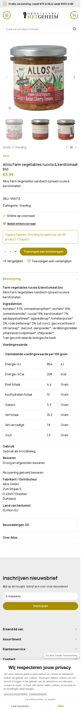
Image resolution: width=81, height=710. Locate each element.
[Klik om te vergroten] (10, 108)
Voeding (20, 147)
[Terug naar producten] (71, 147)
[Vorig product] (67, 147)
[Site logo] (40, 15)
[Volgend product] (76, 147)
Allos (6, 156)
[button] (6, 77)
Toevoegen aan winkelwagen (43, 251)
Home (7, 147)
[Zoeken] (74, 29)
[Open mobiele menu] (7, 15)
